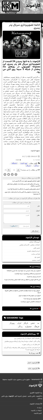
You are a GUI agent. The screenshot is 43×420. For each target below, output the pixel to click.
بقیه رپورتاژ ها (34, 353)
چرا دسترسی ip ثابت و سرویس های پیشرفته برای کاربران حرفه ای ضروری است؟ (22, 348)
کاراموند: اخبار (33, 363)
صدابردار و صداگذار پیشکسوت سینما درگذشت (27, 274)
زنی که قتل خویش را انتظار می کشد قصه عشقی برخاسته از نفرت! (22, 280)
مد (38, 323)
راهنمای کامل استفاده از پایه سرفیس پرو (27, 338)
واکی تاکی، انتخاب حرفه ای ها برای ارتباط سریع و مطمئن (22, 341)
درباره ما (39, 408)
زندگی (36, 166)
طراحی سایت (35, 254)
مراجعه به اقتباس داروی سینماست (30, 302)
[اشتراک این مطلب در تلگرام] (12, 174)
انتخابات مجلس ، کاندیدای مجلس (29, 245)
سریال (28, 166)
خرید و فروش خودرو (33, 251)
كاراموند (33, 151)
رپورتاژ (12, 323)
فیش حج (37, 257)
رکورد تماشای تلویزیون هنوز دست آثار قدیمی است (25, 181)
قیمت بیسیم (36, 260)
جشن (33, 323)
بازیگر (26, 323)
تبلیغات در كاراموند (36, 410)
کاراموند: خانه (33, 368)
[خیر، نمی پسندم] (9, 170)
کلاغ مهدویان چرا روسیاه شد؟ (32, 299)
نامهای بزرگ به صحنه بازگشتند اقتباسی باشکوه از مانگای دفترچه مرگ (22, 292)
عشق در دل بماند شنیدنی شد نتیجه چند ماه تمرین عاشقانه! (23, 271)
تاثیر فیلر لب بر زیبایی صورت (31, 344)
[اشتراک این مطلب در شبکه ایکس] (8, 174)
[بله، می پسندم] (18, 170)
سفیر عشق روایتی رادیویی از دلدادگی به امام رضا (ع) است (23, 189)
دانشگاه (30, 95)
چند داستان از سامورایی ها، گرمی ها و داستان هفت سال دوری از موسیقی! (22, 193)
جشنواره (28, 326)
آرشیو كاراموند (38, 413)
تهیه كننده (24, 163)
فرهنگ (36, 326)
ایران (19, 323)
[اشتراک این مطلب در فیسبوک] (16, 174)
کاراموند (33, 6)
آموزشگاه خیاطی (34, 242)
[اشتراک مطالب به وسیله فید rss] (5, 174)
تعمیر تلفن (36, 248)
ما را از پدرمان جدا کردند (33, 277)
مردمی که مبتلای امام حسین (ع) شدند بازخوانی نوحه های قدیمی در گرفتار (23, 185)
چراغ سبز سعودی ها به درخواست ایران (29, 296)
